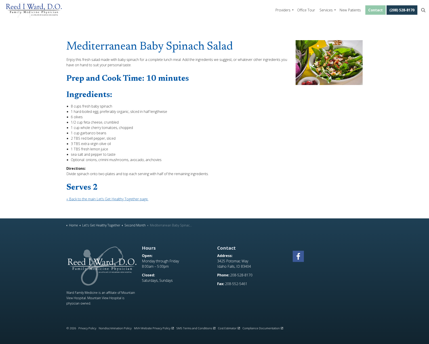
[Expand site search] (423, 10)
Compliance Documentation (261, 328)
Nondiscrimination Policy (115, 328)
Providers (282, 10)
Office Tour (306, 10)
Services (326, 10)
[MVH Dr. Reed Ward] (33, 10)
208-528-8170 (241, 275)
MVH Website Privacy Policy (152, 328)
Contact (375, 10)
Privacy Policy (87, 328)
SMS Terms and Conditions (194, 328)
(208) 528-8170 (401, 10)
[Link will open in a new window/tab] (298, 256)
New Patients (350, 10)
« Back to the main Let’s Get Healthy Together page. (107, 199)
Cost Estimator (227, 328)
